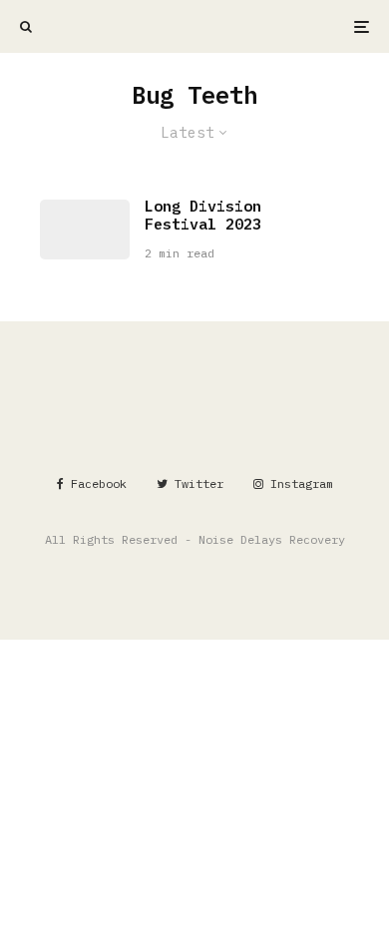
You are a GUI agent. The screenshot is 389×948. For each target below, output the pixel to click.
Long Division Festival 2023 (203, 216)
